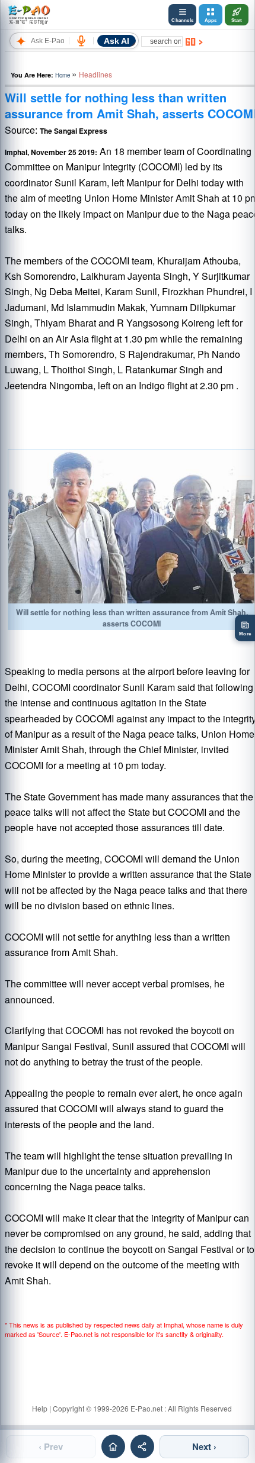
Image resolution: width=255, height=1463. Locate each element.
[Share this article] (142, 1446)
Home (62, 75)
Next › (204, 1446)
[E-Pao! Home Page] (29, 15)
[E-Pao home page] (113, 1446)
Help (39, 1408)
